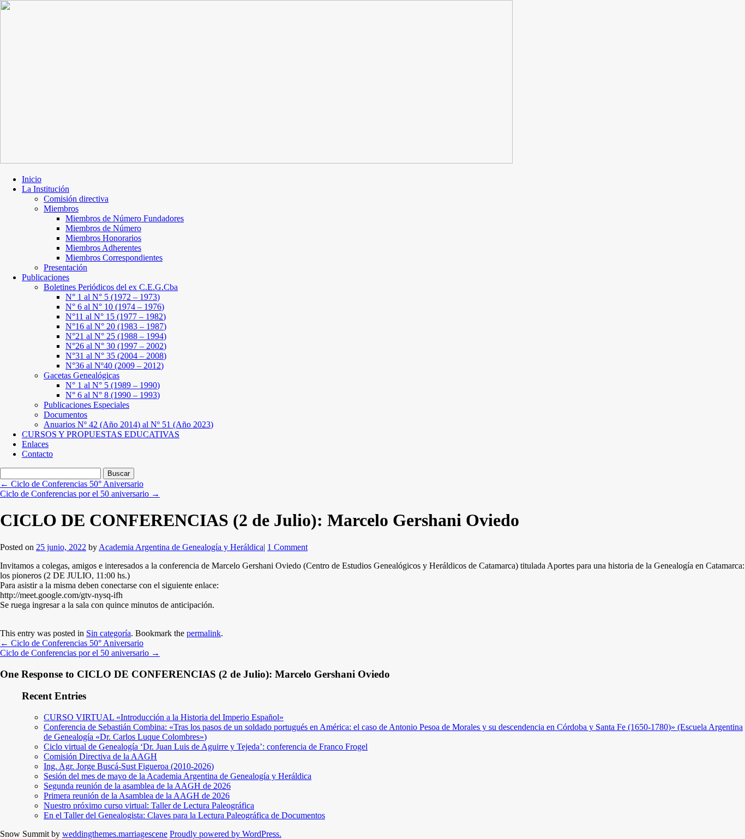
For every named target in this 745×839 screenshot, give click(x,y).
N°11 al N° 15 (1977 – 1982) (115, 316)
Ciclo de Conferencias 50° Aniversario (71, 483)
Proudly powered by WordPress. (225, 833)
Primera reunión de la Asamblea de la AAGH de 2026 (137, 795)
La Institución (45, 189)
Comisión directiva (76, 198)
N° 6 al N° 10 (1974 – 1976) (114, 306)
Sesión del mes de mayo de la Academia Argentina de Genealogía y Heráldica (177, 776)
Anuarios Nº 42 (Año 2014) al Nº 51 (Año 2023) (128, 424)
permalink (204, 633)
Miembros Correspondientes (114, 257)
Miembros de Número (103, 228)
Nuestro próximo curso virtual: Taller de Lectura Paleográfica (149, 805)
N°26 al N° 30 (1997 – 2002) (115, 346)
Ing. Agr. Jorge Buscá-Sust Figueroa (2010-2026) (129, 766)
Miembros (61, 208)
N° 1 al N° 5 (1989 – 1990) (112, 385)
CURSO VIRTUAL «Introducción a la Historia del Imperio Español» (164, 717)
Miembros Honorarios (103, 238)
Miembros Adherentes (103, 247)
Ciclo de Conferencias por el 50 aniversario (80, 493)
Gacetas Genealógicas (81, 375)
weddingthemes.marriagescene (114, 833)
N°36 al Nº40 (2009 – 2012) (114, 365)
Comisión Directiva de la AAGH (100, 756)
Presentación (65, 267)
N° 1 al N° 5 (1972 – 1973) (112, 296)
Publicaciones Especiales (86, 404)
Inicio (31, 179)
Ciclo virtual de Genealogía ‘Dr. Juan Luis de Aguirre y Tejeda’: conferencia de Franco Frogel (206, 746)
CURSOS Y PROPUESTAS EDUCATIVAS (100, 434)
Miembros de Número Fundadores (124, 218)
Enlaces (35, 444)
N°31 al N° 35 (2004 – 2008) (115, 355)
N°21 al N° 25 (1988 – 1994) (115, 336)
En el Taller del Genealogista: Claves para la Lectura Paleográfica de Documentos (184, 815)
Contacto (37, 453)
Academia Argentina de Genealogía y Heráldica (181, 547)
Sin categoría (108, 633)
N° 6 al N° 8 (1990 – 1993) (112, 395)
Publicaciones (45, 277)
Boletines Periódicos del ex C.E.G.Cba (111, 287)
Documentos (65, 414)
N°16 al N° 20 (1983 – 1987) (115, 326)
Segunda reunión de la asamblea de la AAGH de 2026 (137, 785)
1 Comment (287, 547)
